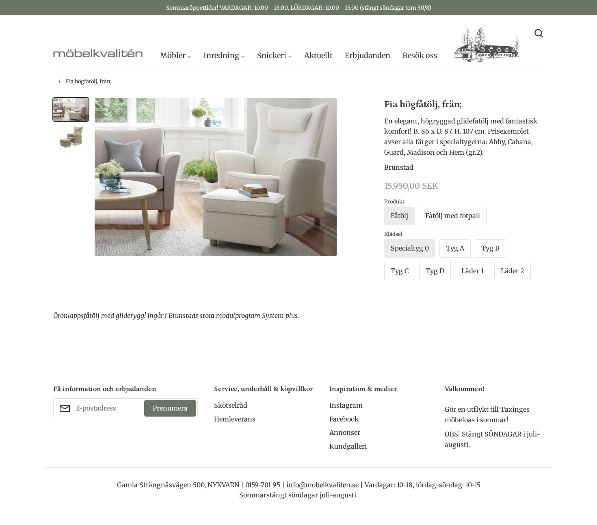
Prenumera (170, 408)
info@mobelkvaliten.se (322, 485)
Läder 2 (512, 271)
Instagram (346, 405)
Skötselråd (230, 405)
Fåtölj (399, 216)
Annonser (344, 432)
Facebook (344, 419)
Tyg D (435, 271)
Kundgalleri (348, 446)
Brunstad (398, 167)
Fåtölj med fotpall (452, 216)
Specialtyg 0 (410, 248)
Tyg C (400, 271)
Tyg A (455, 248)
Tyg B (490, 248)
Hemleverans (234, 419)
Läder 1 (472, 271)
